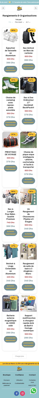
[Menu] (3, 8)
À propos (7, 380)
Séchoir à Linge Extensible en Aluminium (11, 269)
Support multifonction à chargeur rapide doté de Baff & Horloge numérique (28, 323)
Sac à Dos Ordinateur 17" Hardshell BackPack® (28, 102)
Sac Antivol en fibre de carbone (28, 50)
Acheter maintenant (11, 69)
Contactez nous (32, 381)
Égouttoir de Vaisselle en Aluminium (10, 52)
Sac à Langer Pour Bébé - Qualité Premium (10, 214)
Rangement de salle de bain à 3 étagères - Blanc (28, 269)
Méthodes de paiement (6, 384)
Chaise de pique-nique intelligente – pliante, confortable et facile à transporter (28, 159)
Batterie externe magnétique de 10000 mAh (10, 321)
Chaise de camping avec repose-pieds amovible (10, 103)
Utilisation (19, 380)
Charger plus (19, 356)
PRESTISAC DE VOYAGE (10, 153)
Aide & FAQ (32, 385)
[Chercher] (35, 8)
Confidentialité (19, 383)
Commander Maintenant (28, 66)
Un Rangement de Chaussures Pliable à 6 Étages (28, 215)
